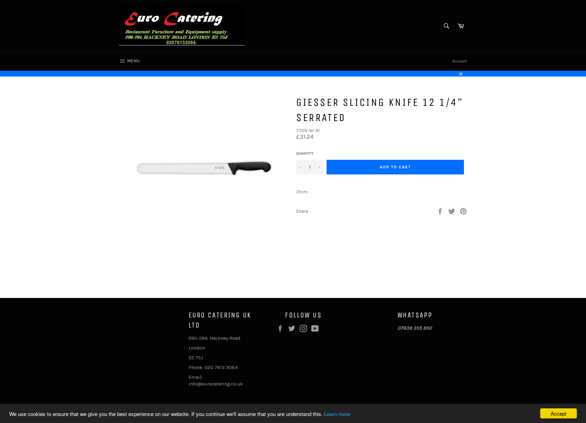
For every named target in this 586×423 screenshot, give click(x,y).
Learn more (337, 414)
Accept (558, 413)
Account (459, 61)
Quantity (304, 153)
